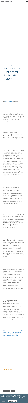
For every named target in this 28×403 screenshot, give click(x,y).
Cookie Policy (21, 397)
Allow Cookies (12, 401)
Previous (6, 391)
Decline (4, 401)
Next (13, 391)
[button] (27, 1)
